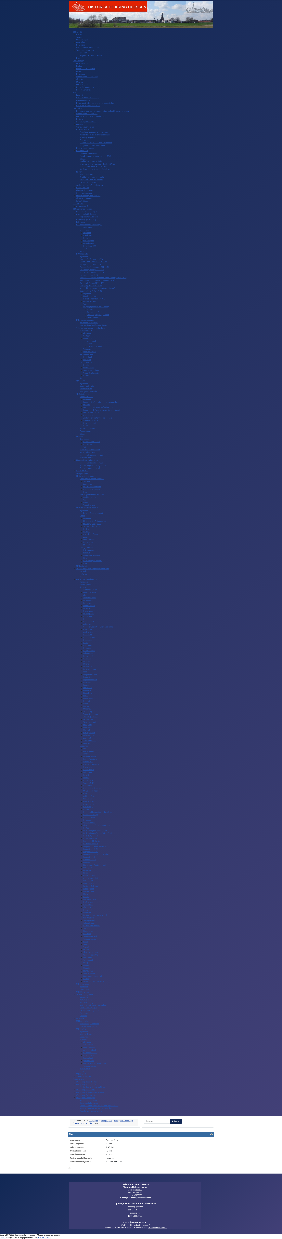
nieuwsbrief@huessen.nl (157, 1228)
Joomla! (3, 1238)
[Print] (211, 1134)
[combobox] (157, 1121)
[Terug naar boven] (278, 1235)
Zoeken (177, 1121)
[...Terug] (69, 1168)
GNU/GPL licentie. (44, 1238)
